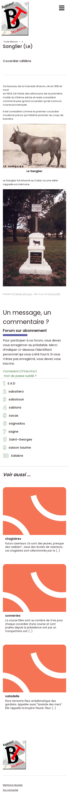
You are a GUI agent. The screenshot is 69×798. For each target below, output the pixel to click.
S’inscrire (28, 371)
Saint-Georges (17, 440)
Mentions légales (13, 785)
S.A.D (9, 384)
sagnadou (14, 424)
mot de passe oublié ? (20, 376)
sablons (12, 408)
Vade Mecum (10, 41)
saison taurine (17, 449)
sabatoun (13, 400)
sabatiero (13, 392)
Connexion (11, 371)
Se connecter (10, 790)
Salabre (13, 457)
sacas (10, 417)
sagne (10, 433)
